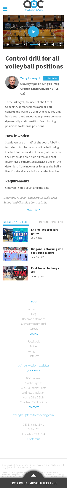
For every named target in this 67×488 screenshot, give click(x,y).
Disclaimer (55, 465)
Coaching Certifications (33, 402)
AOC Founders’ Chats (33, 388)
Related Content (16, 222)
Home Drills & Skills (33, 397)
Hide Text (33, 210)
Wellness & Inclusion (33, 392)
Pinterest (33, 356)
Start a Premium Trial (33, 324)
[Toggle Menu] (5, 9)
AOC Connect (34, 378)
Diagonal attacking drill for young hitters (47, 250)
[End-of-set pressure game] (15, 235)
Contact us (33, 439)
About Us (33, 309)
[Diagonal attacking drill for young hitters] (15, 255)
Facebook (34, 341)
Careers (33, 328)
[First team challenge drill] (15, 274)
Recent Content (51, 222)
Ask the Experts (33, 383)
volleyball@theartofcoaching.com (33, 415)
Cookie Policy (43, 465)
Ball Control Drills (36, 202)
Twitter (34, 346)
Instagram (33, 351)
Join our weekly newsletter (33, 365)
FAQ (33, 314)
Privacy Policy (8, 465)
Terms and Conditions (25, 465)
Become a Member (33, 319)
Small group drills (39, 197)
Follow (52, 78)
